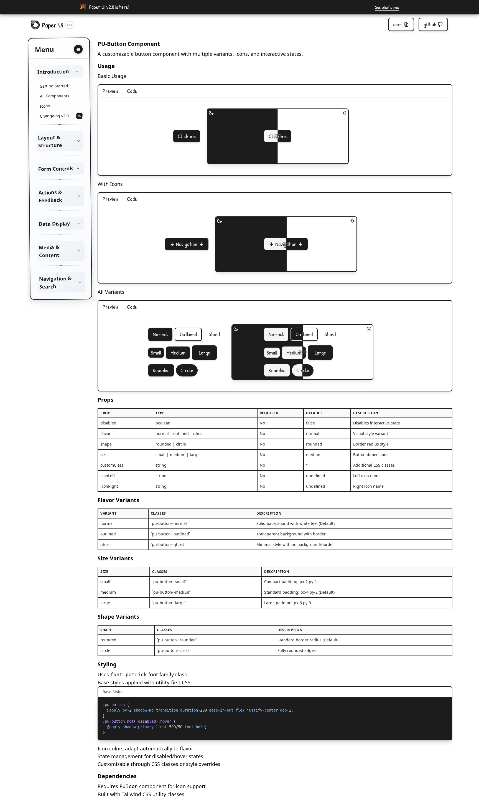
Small (156, 352)
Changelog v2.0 (54, 116)
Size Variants (115, 558)
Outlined (188, 334)
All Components (54, 96)
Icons (45, 105)
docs (397, 24)
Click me (187, 136)
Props (105, 399)
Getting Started (54, 86)
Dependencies (117, 776)
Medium (177, 352)
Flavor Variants (118, 500)
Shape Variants (118, 616)
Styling (107, 664)
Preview (110, 91)
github (430, 24)
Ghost (214, 334)
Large (204, 352)
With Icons (110, 184)
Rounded (161, 370)
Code (132, 91)
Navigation (186, 244)
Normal (160, 334)
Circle (186, 370)
